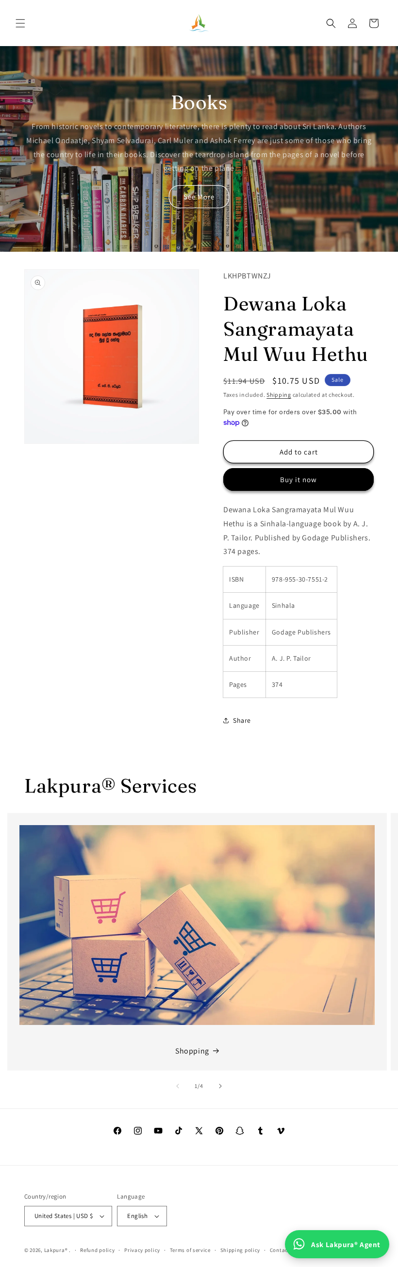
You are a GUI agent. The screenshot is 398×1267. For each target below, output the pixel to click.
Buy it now (298, 479)
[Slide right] (220, 1086)
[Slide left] (177, 1086)
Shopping (192, 1051)
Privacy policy (142, 1250)
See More (199, 196)
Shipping (278, 394)
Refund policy (97, 1250)
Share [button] (242, 720)
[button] (20, 23)
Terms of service (190, 1250)
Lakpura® (56, 1250)
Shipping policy (240, 1250)
